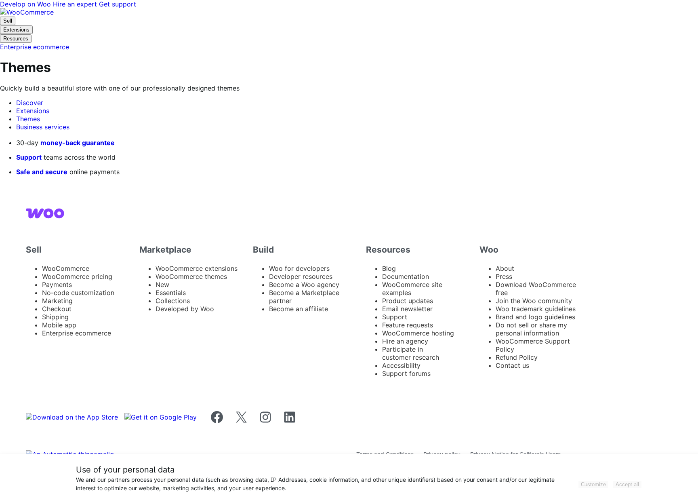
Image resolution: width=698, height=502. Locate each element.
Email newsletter (407, 309)
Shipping (55, 317)
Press (504, 276)
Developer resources (300, 276)
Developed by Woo (185, 309)
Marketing (57, 301)
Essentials (171, 293)
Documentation (405, 276)
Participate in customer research (410, 353)
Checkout (56, 309)
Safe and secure (41, 172)
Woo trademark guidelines (536, 309)
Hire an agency (405, 341)
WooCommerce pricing (77, 276)
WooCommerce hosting (418, 333)
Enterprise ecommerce (76, 333)
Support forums (406, 373)
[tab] (29, 103)
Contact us (512, 365)
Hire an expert (76, 4)
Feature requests (407, 325)
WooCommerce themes (191, 276)
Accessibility (401, 365)
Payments (57, 285)
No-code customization (78, 293)
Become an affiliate (298, 309)
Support (29, 157)
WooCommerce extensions (197, 268)
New (162, 285)
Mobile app (59, 325)
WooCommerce (65, 268)
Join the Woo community (534, 301)
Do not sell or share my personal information (531, 329)
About (505, 268)
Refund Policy (517, 357)
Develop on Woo (26, 4)
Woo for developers (299, 268)
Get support (117, 4)
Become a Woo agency (304, 285)
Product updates (407, 301)
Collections (173, 301)
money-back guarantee (77, 143)
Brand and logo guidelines (535, 317)
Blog (389, 268)
